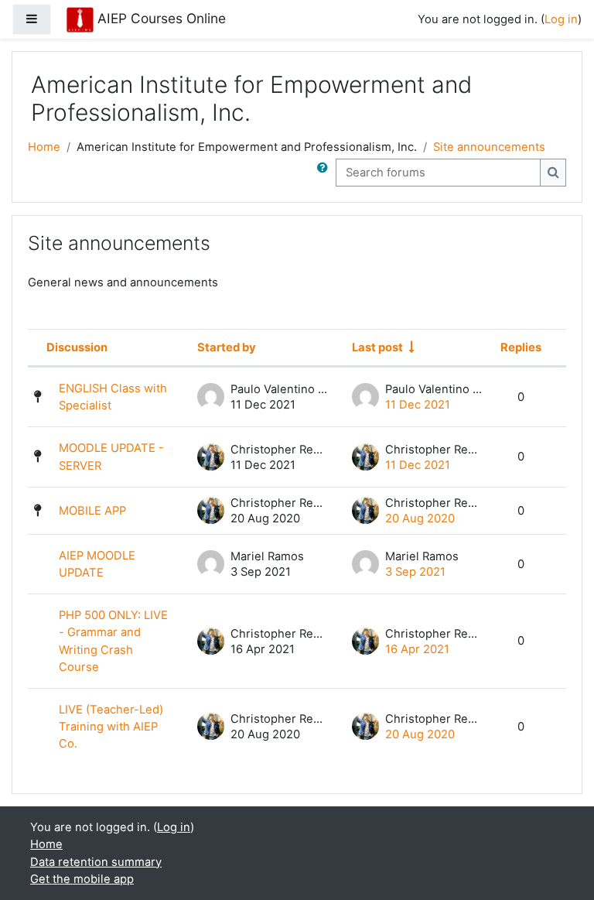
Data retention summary (96, 862)
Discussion (77, 347)
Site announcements (489, 147)
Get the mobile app (82, 879)
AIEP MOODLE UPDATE (97, 564)
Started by (226, 347)
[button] (326, 173)
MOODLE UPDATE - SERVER (111, 456)
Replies (520, 347)
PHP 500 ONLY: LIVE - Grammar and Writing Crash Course (113, 641)
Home (44, 147)
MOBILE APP (92, 511)
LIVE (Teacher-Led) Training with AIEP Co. (111, 727)
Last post (377, 347)
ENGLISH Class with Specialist (113, 397)
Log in (561, 19)
